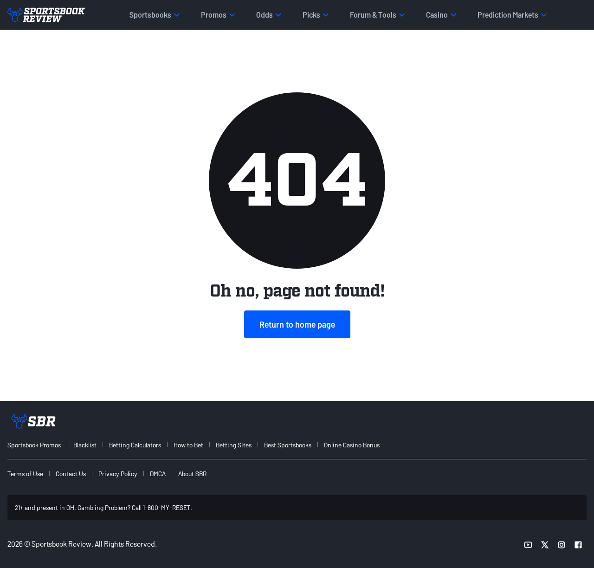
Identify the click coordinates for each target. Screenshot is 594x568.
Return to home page (297, 324)
